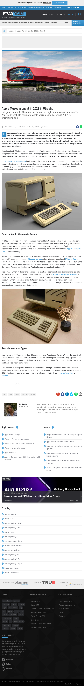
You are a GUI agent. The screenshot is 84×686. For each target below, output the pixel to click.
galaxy (14, 604)
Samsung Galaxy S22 (11, 514)
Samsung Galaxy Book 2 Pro (41, 624)
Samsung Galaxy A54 (38, 627)
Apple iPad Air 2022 (11, 452)
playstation (6, 625)
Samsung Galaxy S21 (11, 537)
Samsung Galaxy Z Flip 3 (13, 564)
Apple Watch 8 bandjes (12, 435)
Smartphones (13, 23)
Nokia (62, 15)
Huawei (52, 15)
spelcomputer (18, 622)
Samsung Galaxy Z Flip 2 (13, 559)
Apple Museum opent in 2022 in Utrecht (60, 442)
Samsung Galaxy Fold (11, 555)
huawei (5, 615)
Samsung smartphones (12, 550)
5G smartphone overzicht (13, 546)
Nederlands (71, 8)
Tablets (46, 23)
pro (4, 611)
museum (25, 394)
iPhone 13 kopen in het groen (14, 448)
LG (58, 15)
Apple (44, 15)
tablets (5, 376)
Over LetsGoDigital (65, 601)
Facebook (9, 659)
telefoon (16, 601)
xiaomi (5, 622)
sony (17, 611)
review (13, 628)
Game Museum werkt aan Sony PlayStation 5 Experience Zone (62, 454)
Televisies (53, 23)
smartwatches (67, 373)
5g (21, 608)
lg (22, 611)
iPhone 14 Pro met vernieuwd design (17, 439)
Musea (11, 31)
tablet (20, 628)
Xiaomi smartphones (11, 573)
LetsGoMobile (69, 684)
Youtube (9, 669)
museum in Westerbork (15, 161)
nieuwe (15, 625)
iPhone (68, 259)
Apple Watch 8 (36, 601)
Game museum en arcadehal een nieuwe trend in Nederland (63, 461)
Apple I (70, 249)
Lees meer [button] (47, 3)
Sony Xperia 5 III (36, 620)
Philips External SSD (38, 616)
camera (21, 604)
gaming (5, 628)
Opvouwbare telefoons (26, 23)
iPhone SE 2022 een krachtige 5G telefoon (19, 444)
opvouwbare (13, 608)
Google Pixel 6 (9, 532)
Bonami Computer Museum (65, 274)
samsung (6, 604)
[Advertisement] (42, 41)
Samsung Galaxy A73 (38, 612)
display (10, 611)
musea (17, 394)
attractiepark (7, 618)
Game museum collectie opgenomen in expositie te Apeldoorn (64, 447)
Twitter (8, 664)
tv (10, 622)
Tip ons (78, 684)
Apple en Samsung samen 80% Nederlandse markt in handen (22, 458)
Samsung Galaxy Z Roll (12, 528)
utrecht (33, 394)
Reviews (4, 23)
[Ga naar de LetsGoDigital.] (4, 31)
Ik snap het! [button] (60, 3)
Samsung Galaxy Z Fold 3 (57, 8)
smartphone (7, 601)
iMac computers (35, 259)
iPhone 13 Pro (9, 519)
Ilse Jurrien (8, 126)
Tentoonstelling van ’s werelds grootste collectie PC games (64, 468)
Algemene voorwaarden (67, 605)
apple (10, 394)
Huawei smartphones (11, 568)
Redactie (62, 616)
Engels (79, 8)
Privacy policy (64, 609)
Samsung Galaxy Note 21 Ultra (33, 8)
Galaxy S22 (35, 605)
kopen (21, 615)
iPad (74, 259)
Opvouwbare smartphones (13, 541)
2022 (4, 394)
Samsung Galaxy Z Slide (12, 523)
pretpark (13, 615)
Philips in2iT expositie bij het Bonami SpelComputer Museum (64, 436)
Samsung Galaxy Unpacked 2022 (42, 609)
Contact (61, 612)
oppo (4, 608)
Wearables (39, 23)
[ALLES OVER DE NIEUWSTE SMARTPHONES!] (14, 14)
